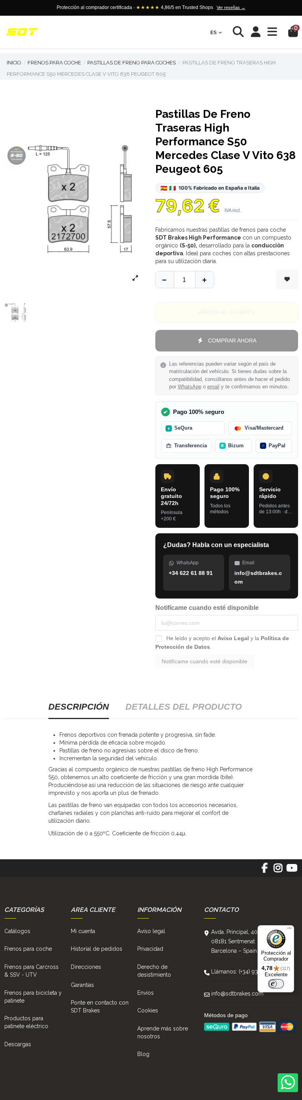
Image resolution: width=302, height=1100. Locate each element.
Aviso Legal (233, 638)
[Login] (255, 32)
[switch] (276, 983)
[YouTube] (291, 870)
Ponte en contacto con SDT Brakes (100, 1006)
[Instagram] (278, 870)
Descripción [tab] (78, 707)
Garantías (82, 985)
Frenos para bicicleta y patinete (33, 997)
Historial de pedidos (96, 949)
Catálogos (17, 931)
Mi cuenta (83, 931)
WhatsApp (189, 387)
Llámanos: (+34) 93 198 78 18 (247, 971)
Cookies (147, 1010)
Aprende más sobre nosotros (162, 1032)
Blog (143, 1054)
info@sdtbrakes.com (237, 993)
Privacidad (150, 949)
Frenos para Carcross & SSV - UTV (31, 971)
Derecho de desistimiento (154, 971)
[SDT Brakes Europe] (22, 32)
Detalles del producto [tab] (183, 707)
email (213, 387)
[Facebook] (264, 870)
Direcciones (86, 967)
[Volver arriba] (204, 279)
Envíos (145, 993)
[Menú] (289, 930)
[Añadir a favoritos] (287, 279)
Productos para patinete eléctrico (26, 1022)
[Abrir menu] (272, 32)
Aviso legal (151, 931)
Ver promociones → (256, 7)
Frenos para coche (28, 949)
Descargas (17, 1044)
